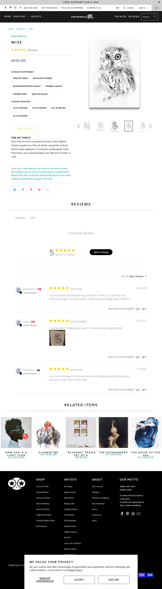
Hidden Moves (70, 532)
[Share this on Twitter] (14, 189)
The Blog (120, 16)
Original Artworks (43, 515)
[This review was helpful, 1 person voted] (138, 357)
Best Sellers (16, 172)
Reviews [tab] (20, 218)
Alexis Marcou (18, 36)
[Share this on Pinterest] (31, 189)
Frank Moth (69, 515)
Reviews (134, 16)
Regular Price (40, 179)
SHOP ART (19, 16)
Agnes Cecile (70, 492)
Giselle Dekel (70, 526)
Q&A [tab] (33, 217)
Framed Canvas (53, 86)
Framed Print (20, 94)
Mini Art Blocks (31, 175)
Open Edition (27, 179)
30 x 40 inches (58, 108)
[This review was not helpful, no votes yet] (143, 308)
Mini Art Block (40, 94)
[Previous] (79, 74)
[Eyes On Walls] (82, 17)
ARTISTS (36, 16)
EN (117, 8)
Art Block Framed (42, 78)
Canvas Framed (43, 498)
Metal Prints (17, 175)
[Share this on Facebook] (22, 189)
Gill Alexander (70, 520)
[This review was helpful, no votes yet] (138, 308)
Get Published (50, 8)
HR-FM (67, 537)
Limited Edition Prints (45, 520)
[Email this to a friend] (47, 189)
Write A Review (101, 252)
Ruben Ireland (70, 549)
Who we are (31, 8)
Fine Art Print (20, 78)
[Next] (149, 74)
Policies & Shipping (72, 8)
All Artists (68, 486)
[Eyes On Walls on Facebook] (5, 8)
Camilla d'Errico (71, 509)
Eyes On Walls (21, 565)
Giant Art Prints (43, 509)
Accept (79, 579)
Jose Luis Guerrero (72, 543)
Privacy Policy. (75, 570)
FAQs (94, 520)
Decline (114, 579)
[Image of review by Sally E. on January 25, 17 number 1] (57, 338)
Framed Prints (62, 172)
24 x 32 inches (39, 108)
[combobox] (134, 276)
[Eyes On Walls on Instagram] (15, 8)
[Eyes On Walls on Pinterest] (10, 8)
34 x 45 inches (20, 116)
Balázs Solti (69, 503)
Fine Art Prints (30, 172)
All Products (44, 168)
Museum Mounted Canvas (27, 86)
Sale (50, 179)
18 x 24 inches (20, 108)
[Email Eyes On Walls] (20, 8)
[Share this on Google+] (39, 189)
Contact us (93, 8)
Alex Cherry (69, 498)
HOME (7, 16)
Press (94, 509)
